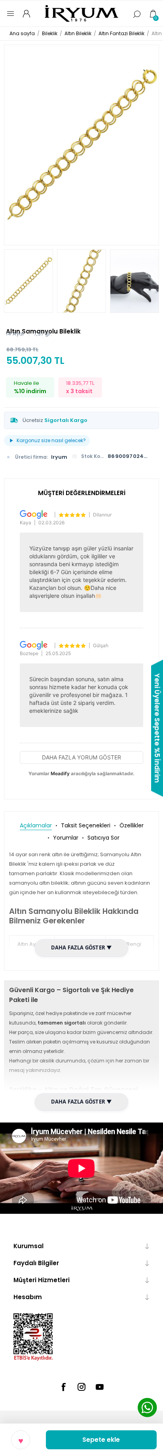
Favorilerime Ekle (20, 1439)
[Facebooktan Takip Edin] (63, 1387)
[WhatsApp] (147, 1409)
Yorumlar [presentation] (65, 838)
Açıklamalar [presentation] (36, 825)
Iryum (59, 457)
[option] (28, 281)
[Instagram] (81, 1387)
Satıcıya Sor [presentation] (103, 838)
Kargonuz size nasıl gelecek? (51, 440)
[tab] (36, 825)
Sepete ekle (101, 1439)
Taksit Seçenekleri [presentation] (85, 825)
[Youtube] (100, 1387)
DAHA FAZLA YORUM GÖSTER (81, 757)
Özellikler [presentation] (131, 825)
